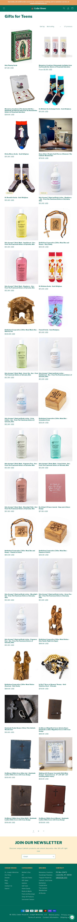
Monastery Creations (46, 872)
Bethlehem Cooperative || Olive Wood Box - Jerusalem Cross (53, 419)
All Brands (42, 893)
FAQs (6, 883)
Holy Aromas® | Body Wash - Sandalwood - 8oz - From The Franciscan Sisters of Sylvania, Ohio (20, 243)
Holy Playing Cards (11, 65)
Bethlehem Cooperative (43, 884)
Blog (6, 880)
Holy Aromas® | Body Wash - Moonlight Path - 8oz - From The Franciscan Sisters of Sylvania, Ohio (21, 507)
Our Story (8, 875)
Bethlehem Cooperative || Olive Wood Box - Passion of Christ (53, 551)
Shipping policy (66, 917)
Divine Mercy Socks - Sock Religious (17, 154)
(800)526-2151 (61, 878)
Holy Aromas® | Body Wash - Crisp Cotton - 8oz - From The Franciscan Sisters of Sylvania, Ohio (55, 464)
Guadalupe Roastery (45, 875)
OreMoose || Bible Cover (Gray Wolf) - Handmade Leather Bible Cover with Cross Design (21, 819)
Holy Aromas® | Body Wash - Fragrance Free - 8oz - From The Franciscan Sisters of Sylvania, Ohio (21, 464)
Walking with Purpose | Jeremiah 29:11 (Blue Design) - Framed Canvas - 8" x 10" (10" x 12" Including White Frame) (53, 774)
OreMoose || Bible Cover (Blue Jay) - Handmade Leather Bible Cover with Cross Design (20, 773)
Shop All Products (28, 896)
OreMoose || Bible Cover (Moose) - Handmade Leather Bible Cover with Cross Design (54, 819)
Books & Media (27, 891)
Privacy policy (66, 915)
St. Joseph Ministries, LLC (37, 915)
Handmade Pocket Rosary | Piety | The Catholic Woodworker (20, 728)
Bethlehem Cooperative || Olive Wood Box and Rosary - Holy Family (54, 243)
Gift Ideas (25, 880)
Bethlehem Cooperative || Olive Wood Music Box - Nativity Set (21, 330)
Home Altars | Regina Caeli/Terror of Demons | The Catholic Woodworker (55, 154)
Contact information (50, 917)
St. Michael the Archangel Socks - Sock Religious (55, 109)
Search (7, 888)
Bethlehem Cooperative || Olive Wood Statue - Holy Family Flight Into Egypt (54, 640)
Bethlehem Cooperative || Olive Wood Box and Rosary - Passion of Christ (20, 551)
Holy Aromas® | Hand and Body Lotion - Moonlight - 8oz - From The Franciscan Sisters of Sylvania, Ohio (21, 595)
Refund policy (54, 915)
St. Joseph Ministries (12, 872)
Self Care (25, 886)
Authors (24, 883)
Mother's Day (26, 872)
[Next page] (44, 831)
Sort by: (42, 26)
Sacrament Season (28, 899)
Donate (7, 877)
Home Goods (26, 888)
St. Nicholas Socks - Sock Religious (50, 286)
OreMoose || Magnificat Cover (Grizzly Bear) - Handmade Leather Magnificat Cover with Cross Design (54, 729)
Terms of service (34, 917)
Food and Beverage (28, 894)
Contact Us (8, 886)
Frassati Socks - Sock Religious (49, 330)
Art (23, 875)
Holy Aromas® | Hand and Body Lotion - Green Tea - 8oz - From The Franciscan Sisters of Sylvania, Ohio (55, 595)
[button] (4, 8)
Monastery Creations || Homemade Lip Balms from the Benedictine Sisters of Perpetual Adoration (55, 66)
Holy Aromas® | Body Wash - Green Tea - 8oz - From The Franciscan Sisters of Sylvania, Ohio (21, 374)
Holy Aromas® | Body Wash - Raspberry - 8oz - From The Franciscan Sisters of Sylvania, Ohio (20, 287)
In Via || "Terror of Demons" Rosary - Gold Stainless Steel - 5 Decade (52, 685)
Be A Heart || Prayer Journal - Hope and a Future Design (54, 507)
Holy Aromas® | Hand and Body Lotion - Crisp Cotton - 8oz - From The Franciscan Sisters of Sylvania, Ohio (19, 420)
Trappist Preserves (45, 877)
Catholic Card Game (45, 880)
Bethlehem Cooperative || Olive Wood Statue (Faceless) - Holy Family (19, 685)
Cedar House (22, 915)
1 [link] (33, 831)
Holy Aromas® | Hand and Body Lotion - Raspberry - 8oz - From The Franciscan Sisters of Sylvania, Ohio (55, 199)
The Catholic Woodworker (43, 889)
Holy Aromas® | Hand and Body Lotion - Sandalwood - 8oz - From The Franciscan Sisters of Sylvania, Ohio (55, 375)
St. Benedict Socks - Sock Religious (16, 197)
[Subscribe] (53, 856)
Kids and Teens (27, 877)
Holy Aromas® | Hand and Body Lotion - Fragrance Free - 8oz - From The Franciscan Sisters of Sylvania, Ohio (21, 641)
